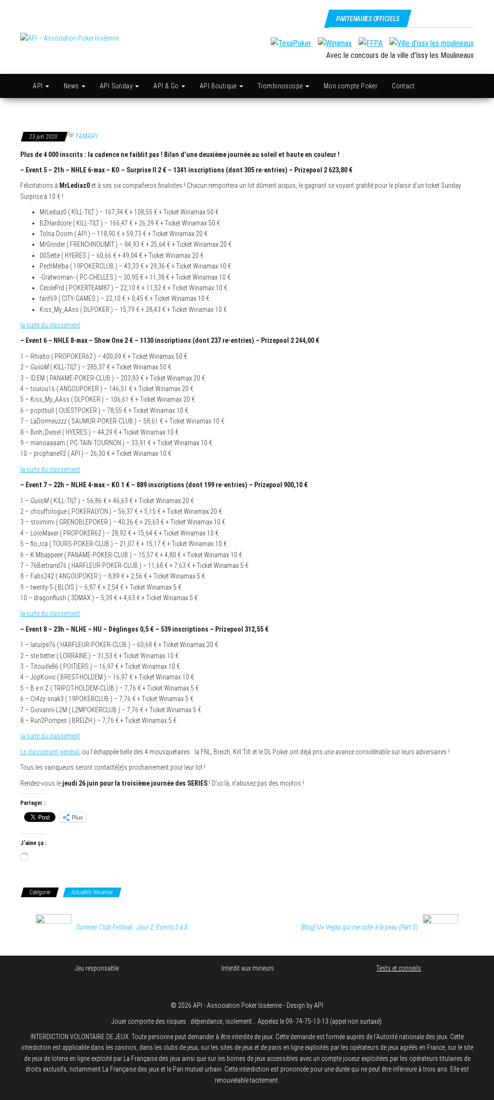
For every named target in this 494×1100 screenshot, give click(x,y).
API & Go (166, 86)
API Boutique (219, 86)
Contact (403, 86)
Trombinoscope (281, 86)
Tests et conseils (398, 968)
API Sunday (117, 86)
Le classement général (49, 752)
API (38, 86)
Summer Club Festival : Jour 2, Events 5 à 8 (132, 927)
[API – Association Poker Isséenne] (20, 86)
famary (87, 136)
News (72, 86)
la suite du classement (50, 325)
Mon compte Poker (350, 86)
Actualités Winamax (92, 892)
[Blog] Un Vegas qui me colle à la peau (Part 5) (359, 927)
